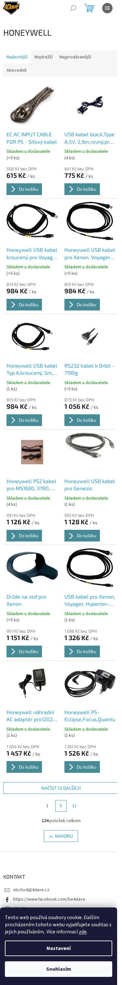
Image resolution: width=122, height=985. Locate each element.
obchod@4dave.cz (31, 890)
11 (74, 806)
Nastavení (59, 948)
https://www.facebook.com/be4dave (49, 899)
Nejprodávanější (75, 57)
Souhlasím (58, 969)
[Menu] (107, 8)
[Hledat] (73, 8)
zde (83, 931)
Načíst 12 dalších (61, 788)
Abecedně (17, 70)
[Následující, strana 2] (61, 806)
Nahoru (64, 836)
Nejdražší (43, 57)
